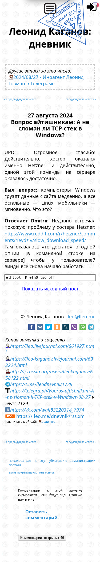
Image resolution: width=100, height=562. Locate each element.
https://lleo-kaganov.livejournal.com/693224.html (49, 362)
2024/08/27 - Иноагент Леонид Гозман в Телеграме (46, 80)
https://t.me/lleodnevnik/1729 (41, 384)
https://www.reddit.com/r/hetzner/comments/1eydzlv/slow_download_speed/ (50, 236)
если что (48, 421)
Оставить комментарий (41, 515)
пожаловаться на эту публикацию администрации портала (52, 462)
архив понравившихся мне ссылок (31, 472)
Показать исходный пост (50, 288)
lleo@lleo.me (80, 316)
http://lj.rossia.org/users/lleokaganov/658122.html (49, 374)
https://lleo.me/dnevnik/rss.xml (51, 416)
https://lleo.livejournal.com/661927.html (49, 349)
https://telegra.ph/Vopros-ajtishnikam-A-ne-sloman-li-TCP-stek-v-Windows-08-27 (49, 393)
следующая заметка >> (81, 99)
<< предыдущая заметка (20, 99)
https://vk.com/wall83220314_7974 (47, 410)
